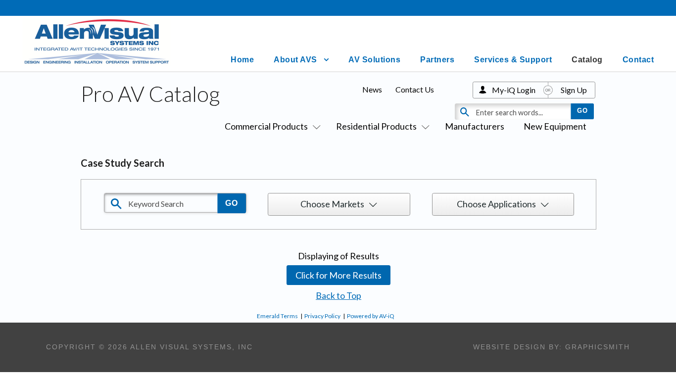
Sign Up (574, 90)
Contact (638, 59)
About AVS (295, 59)
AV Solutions (374, 59)
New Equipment (555, 126)
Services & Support (513, 59)
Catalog (587, 59)
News (372, 89)
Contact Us (414, 89)
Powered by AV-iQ (370, 316)
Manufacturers (474, 126)
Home (242, 59)
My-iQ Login (513, 90)
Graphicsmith (597, 347)
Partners (437, 59)
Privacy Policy (322, 316)
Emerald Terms (277, 316)
